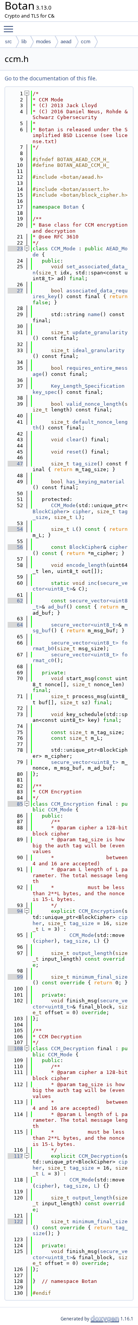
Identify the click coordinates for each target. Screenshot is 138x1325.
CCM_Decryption (72, 1048)
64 (15, 625)
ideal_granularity (98, 350)
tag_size (84, 464)
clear (74, 439)
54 (15, 529)
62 (15, 601)
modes (43, 41)
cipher (81, 511)
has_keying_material (95, 482)
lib (23, 41)
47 (15, 464)
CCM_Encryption (72, 804)
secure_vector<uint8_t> (84, 625)
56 (15, 547)
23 (15, 248)
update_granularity (100, 332)
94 (15, 911)
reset (74, 452)
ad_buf (57, 607)
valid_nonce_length (94, 404)
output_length (92, 953)
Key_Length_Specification (88, 386)
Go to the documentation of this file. (51, 78)
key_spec (45, 392)
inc (92, 583)
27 (15, 291)
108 (15, 1048)
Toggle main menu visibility (10, 29)
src (8, 41)
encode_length (86, 565)
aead (66, 41)
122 (15, 1221)
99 (15, 977)
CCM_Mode (63, 248)
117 (15, 1156)
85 (15, 804)
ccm (85, 41)
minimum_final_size (100, 977)
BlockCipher (49, 511)
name (94, 314)
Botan (71, 207)
